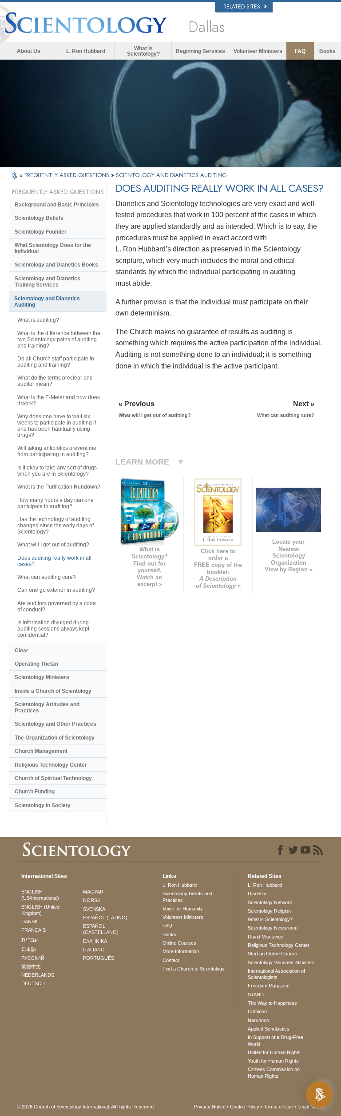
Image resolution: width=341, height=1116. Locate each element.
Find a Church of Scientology (194, 968)
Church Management (41, 751)
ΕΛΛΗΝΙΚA (95, 941)
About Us (28, 51)
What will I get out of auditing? (53, 545)
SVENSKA (94, 909)
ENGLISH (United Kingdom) (40, 910)
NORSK (91, 900)
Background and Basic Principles (57, 205)
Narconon (258, 1020)
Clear (21, 650)
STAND (256, 994)
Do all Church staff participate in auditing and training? (55, 362)
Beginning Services (200, 51)
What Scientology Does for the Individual (53, 248)
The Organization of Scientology (55, 738)
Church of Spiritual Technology (53, 778)
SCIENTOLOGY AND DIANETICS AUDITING (171, 175)
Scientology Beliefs (39, 218)
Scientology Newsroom (272, 927)
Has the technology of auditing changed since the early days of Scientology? (55, 525)
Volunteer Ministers (258, 51)
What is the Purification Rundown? (58, 487)
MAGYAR (93, 891)
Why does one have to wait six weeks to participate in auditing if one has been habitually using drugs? (56, 425)
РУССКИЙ (32, 958)
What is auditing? (38, 320)
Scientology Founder (41, 232)
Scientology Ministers (42, 677)
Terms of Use (278, 1106)
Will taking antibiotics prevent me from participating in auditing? (56, 451)
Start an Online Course (272, 953)
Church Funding (35, 791)
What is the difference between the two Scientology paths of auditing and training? (58, 339)
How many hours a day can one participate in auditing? (55, 503)
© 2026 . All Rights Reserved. (86, 1106)
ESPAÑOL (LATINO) (105, 917)
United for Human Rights (274, 1052)
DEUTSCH (33, 983)
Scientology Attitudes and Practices (47, 707)
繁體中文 (31, 966)
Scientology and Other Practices (55, 724)
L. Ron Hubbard (85, 51)
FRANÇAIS (33, 930)
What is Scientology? (143, 51)
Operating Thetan (36, 664)
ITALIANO (94, 949)
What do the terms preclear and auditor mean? (55, 381)
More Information (181, 951)
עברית (29, 939)
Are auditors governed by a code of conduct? (56, 606)
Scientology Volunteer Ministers (281, 962)
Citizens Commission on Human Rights (274, 1072)
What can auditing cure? (46, 577)
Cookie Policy (244, 1106)
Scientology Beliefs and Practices (187, 896)
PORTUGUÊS (98, 958)
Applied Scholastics (268, 1028)
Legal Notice (310, 1106)
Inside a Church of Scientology (53, 691)
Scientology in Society (43, 805)
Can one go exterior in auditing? (56, 590)
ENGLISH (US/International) (40, 895)
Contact (171, 960)
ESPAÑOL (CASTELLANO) (101, 929)
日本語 (28, 949)
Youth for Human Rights (273, 1060)
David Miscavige (265, 936)
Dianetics (258, 893)
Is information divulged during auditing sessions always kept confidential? (53, 628)
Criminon (257, 1011)
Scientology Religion (269, 911)
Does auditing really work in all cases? (54, 561)
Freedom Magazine (268, 985)
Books (327, 51)
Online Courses (179, 943)
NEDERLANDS (37, 975)
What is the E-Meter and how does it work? (58, 400)
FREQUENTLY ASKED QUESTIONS (67, 175)
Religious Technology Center (51, 765)
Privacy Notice (210, 1106)
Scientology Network (270, 902)
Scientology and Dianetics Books (56, 265)
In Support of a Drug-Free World (275, 1040)
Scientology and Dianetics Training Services (47, 281)
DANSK (29, 921)
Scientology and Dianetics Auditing (47, 301)
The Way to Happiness (272, 1003)
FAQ (300, 51)
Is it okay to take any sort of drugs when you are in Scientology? (57, 471)
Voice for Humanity (183, 908)
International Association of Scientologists (276, 974)
